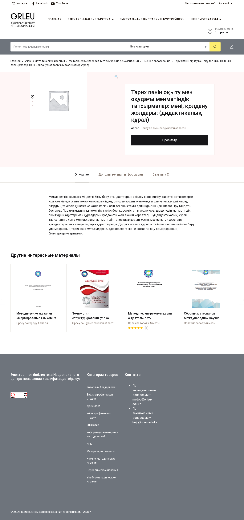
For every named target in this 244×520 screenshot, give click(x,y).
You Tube (62, 3)
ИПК (89, 443)
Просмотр (169, 140)
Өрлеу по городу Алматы (32, 323)
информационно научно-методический (102, 434)
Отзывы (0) (160, 174)
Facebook (42, 3)
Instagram (23, 3)
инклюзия (93, 424)
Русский (224, 3)
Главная (15, 61)
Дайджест (93, 406)
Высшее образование (156, 61)
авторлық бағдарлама (101, 387)
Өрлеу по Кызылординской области (163, 128)
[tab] (81, 174)
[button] (230, 46)
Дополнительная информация (120, 174)
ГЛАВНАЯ (54, 19)
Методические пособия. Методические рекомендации (104, 61)
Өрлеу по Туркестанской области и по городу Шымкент (107, 323)
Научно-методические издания (101, 460)
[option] (74, 100)
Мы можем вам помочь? (200, 3)
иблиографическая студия (99, 415)
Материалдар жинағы (101, 451)
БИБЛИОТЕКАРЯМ (204, 19)
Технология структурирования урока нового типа (90, 318)
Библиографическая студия (100, 396)
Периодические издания (102, 470)
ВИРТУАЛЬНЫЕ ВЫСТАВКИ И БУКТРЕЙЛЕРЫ (152, 19)
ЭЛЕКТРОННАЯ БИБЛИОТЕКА (89, 19)
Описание (82, 174)
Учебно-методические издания (45, 61)
